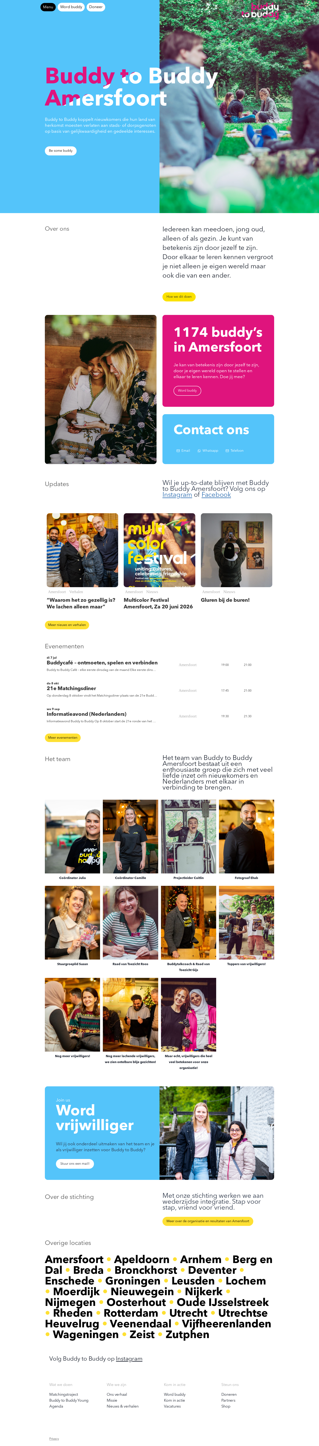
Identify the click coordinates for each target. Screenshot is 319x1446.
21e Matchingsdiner (71, 688)
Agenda (56, 1406)
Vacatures (172, 1406)
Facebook (216, 495)
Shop (225, 1406)
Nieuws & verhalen (123, 1406)
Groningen (133, 1281)
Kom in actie (174, 1401)
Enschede (70, 1281)
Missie (112, 1401)
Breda (88, 1271)
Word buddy (71, 7)
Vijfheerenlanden (226, 1324)
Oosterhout (136, 1303)
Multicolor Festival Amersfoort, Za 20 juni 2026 (158, 604)
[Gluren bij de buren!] (236, 550)
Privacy (54, 1438)
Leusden (193, 1281)
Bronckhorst (145, 1271)
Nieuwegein (142, 1292)
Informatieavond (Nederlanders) (86, 714)
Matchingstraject (63, 1395)
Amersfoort (74, 1260)
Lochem (246, 1281)
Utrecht (188, 1313)
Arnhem (201, 1260)
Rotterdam (131, 1313)
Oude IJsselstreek (223, 1303)
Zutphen (188, 1335)
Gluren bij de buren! (225, 600)
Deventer (212, 1271)
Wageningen (86, 1335)
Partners (228, 1401)
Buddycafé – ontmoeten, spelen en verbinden (102, 663)
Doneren (229, 1395)
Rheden (73, 1313)
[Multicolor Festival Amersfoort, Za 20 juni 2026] (159, 550)
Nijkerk (204, 1292)
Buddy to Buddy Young (68, 1401)
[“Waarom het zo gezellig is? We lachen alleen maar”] (82, 550)
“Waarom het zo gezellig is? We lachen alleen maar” (81, 604)
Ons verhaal (117, 1395)
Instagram (177, 495)
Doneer (96, 7)
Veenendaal (140, 1324)
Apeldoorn (142, 1260)
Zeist (142, 1335)
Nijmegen (70, 1303)
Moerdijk (76, 1292)
